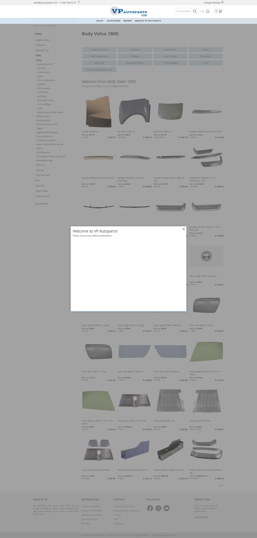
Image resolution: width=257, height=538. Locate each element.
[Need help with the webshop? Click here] (79, 2)
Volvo (99, 20)
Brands (127, 20)
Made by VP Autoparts (148, 20)
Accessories (113, 20)
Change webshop (212, 2)
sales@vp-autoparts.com (45, 2)
